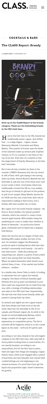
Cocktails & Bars (23, 38)
